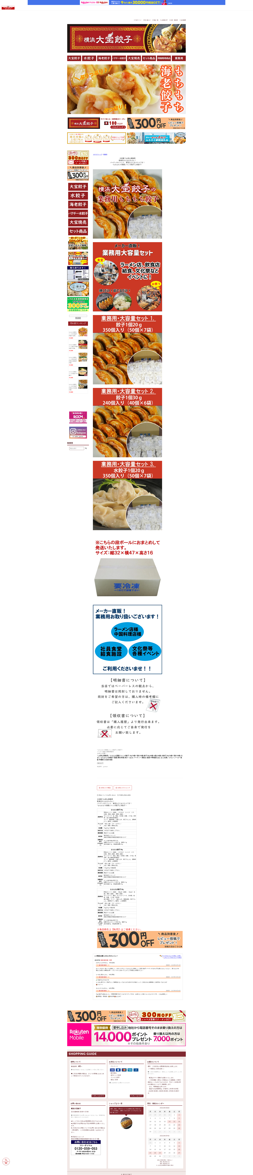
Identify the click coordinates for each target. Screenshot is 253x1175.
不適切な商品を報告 (125, 795)
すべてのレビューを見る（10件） (172, 956)
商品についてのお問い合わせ (107, 795)
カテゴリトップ (97, 154)
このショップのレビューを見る (173, 957)
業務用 (105, 154)
